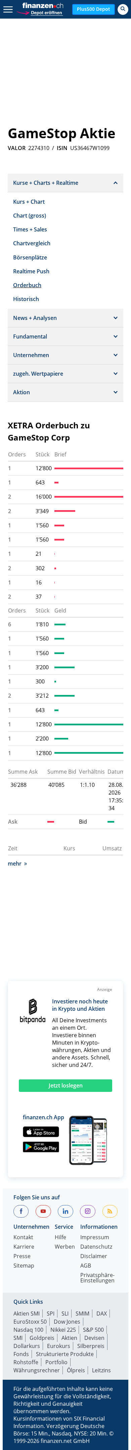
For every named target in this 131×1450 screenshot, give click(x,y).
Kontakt (23, 1237)
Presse (22, 1256)
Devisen (94, 1338)
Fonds (21, 1354)
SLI (65, 1313)
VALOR (17, 148)
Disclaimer (93, 1256)
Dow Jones (67, 1321)
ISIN (62, 148)
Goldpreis (42, 1338)
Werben (65, 1247)
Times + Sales (30, 229)
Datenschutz (96, 1247)
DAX (101, 1313)
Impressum (94, 1237)
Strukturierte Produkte (65, 1354)
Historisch (26, 299)
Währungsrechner (36, 1370)
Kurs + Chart (29, 201)
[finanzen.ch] (43, 5)
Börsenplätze (30, 257)
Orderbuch (27, 285)
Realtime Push (31, 271)
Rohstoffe (25, 1362)
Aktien (69, 1338)
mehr (14, 863)
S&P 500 (93, 1329)
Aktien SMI (26, 1313)
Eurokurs (58, 1346)
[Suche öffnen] (123, 9)
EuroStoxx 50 (30, 1321)
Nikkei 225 (63, 1329)
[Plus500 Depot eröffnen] (39, 12)
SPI (50, 1313)
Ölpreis (76, 1370)
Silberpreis (90, 1346)
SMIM (82, 1313)
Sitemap (23, 1266)
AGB (85, 1266)
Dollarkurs (26, 1346)
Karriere (23, 1247)
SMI (18, 1338)
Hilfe (60, 1237)
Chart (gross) (29, 215)
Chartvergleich (31, 243)
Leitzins (101, 1370)
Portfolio (56, 1362)
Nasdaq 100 (28, 1329)
